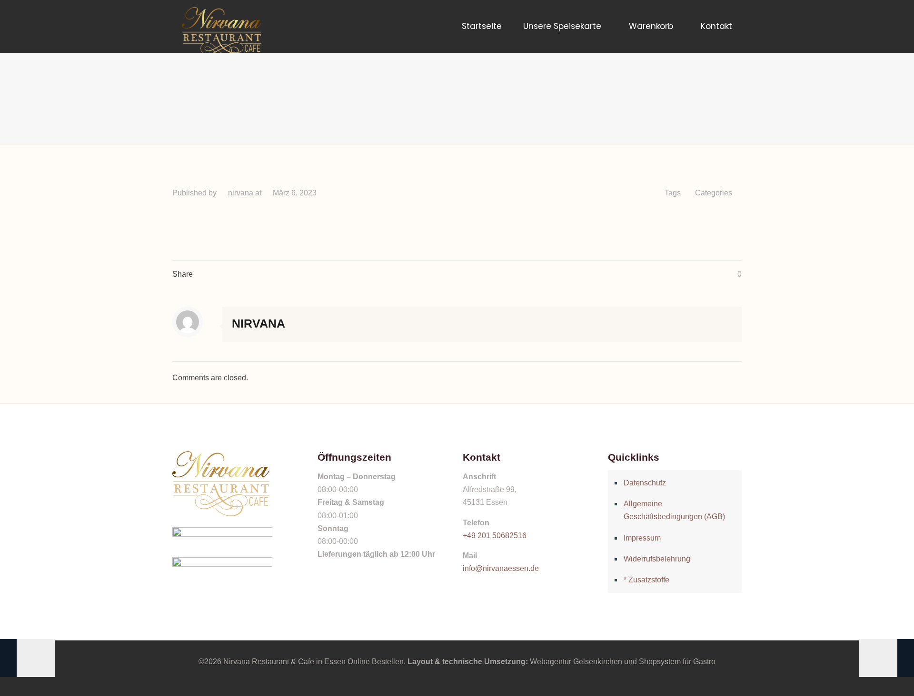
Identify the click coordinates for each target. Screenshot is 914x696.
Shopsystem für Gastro (677, 661)
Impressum (642, 538)
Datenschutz (645, 483)
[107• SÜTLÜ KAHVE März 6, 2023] (27, 658)
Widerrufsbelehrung (657, 559)
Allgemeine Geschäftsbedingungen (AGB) (674, 510)
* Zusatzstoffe (646, 580)
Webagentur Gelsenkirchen (576, 661)
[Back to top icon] (868, 676)
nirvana (240, 193)
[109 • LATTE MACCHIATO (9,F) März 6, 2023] (886, 658)
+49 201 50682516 (495, 536)
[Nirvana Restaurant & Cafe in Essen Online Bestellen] (221, 26)
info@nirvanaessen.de (501, 568)
